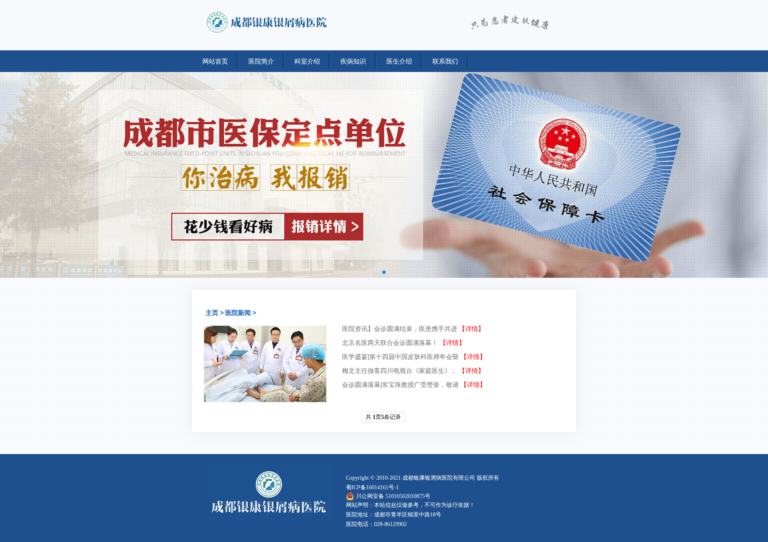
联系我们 (445, 61)
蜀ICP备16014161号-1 (372, 487)
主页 (212, 312)
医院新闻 (238, 312)
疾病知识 (353, 61)
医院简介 (261, 61)
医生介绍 (399, 61)
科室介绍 (307, 61)
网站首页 (215, 61)
